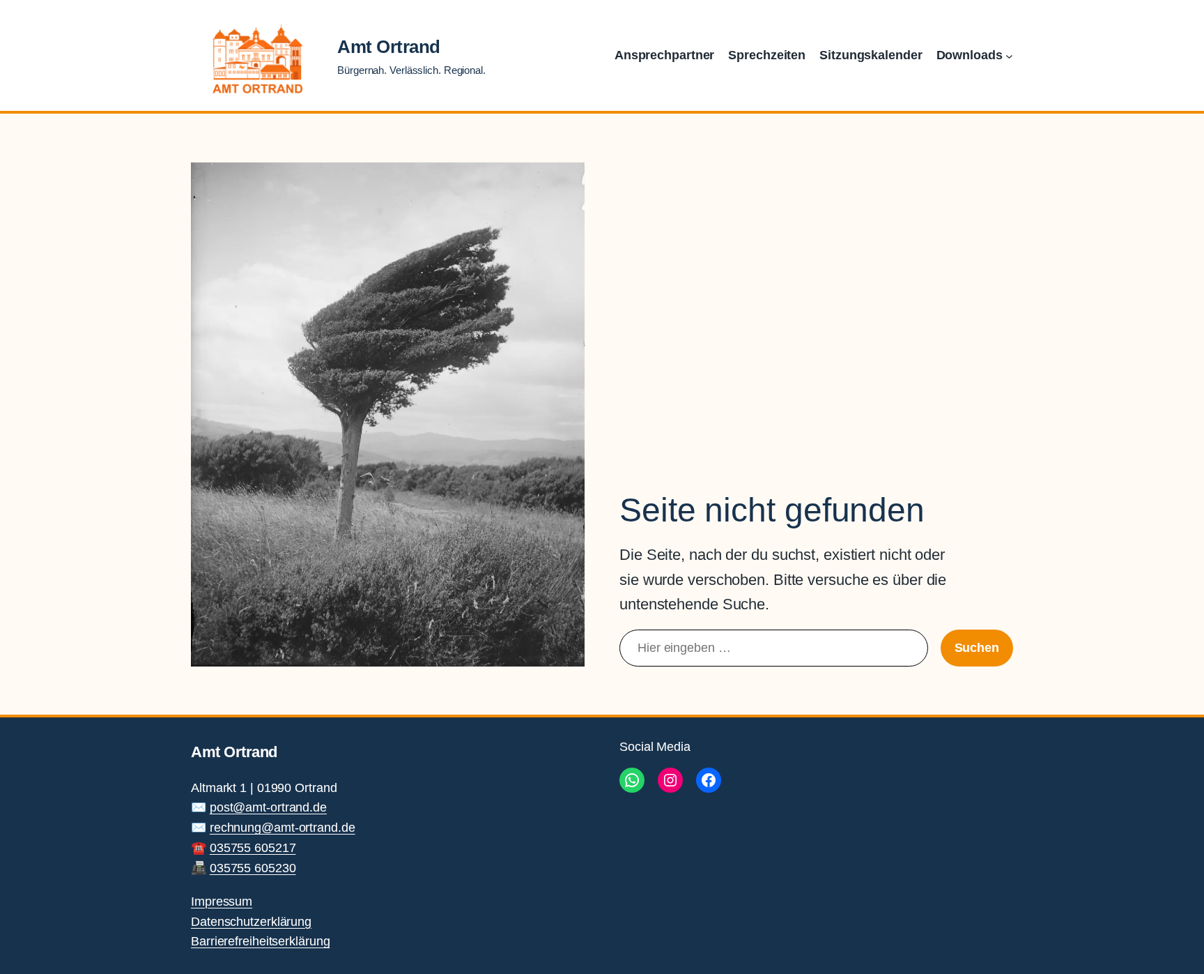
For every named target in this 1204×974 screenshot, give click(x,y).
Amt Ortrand (388, 46)
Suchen (977, 648)
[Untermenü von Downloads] (1009, 55)
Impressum (221, 901)
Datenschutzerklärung (251, 922)
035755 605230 (253, 868)
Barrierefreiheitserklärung (260, 941)
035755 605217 (253, 848)
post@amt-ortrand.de (268, 807)
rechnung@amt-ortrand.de (282, 828)
